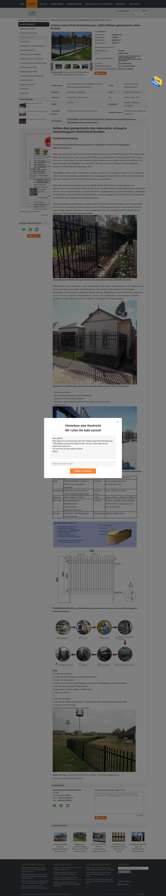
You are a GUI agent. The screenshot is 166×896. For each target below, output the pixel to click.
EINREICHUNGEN (83, 471)
